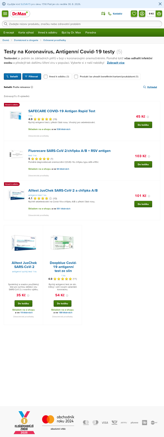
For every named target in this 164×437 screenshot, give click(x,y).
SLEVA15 (26, 4)
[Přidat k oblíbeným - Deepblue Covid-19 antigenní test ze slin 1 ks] (78, 229)
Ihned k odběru (47, 32)
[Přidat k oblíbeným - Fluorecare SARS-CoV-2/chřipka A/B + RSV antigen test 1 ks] (156, 145)
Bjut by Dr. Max (71, 32)
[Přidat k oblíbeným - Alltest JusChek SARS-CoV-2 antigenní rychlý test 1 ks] (39, 229)
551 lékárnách (63, 208)
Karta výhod (26, 32)
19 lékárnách (26, 312)
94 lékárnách (63, 169)
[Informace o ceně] (147, 116)
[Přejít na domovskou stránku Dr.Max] (20, 13)
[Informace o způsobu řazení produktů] (32, 87)
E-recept (9, 32)
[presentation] (16, 115)
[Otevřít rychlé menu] (5, 13)
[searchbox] (82, 24)
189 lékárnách (65, 312)
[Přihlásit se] (142, 13)
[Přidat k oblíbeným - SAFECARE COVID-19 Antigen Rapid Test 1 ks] (156, 105)
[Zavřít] (160, 4)
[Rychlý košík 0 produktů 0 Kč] (159, 13)
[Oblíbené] (134, 13)
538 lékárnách (63, 129)
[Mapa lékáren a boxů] (103, 14)
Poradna (90, 32)
